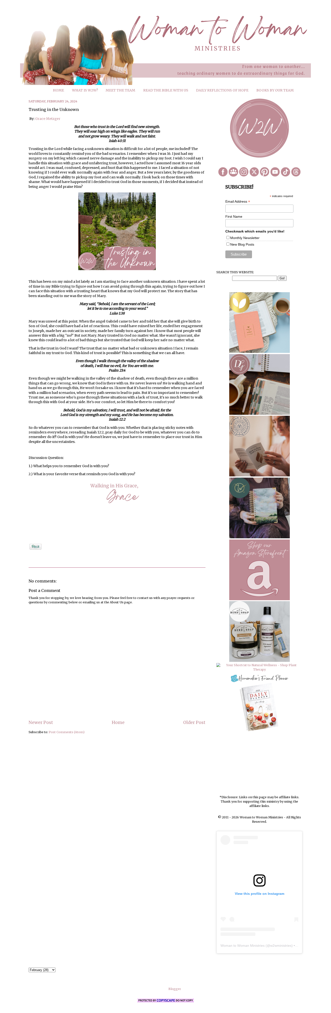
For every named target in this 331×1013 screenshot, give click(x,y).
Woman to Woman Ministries (243, 945)
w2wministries (281, 945)
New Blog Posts (242, 244)
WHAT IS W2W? (85, 90)
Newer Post (41, 722)
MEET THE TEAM (120, 90)
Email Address (237, 201)
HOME (58, 90)
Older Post (194, 722)
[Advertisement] (259, 763)
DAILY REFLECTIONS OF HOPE (222, 90)
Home (118, 722)
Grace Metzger (47, 118)
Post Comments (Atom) (67, 732)
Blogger (174, 989)
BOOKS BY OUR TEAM (275, 90)
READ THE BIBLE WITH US (165, 90)
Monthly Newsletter (245, 238)
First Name (233, 216)
